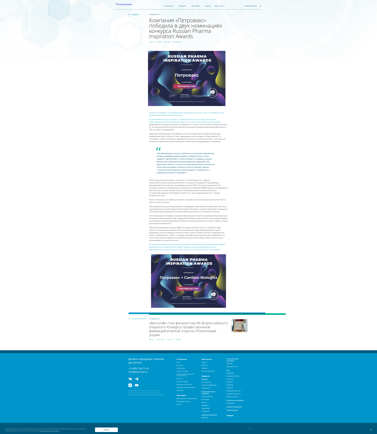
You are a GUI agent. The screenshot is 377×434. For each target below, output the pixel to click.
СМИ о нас (205, 365)
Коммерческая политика (184, 384)
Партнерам (195, 6)
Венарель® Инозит (232, 396)
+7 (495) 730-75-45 (138, 368)
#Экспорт (167, 42)
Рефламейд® (206, 408)
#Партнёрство (177, 42)
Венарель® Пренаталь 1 (233, 391)
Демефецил (205, 405)
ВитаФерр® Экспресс (232, 376)
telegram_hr (143, 379)
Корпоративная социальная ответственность (185, 374)
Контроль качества (182, 371)
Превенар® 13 (206, 388)
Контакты (179, 378)
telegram (136, 379)
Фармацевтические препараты (208, 393)
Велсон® (204, 402)
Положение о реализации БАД (186, 387)
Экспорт (179, 404)
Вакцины (205, 379)
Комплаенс (180, 390)
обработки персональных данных (50, 431)
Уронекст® (229, 379)
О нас (178, 362)
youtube (136, 385)
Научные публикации (234, 407)
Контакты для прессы (208, 371)
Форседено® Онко (232, 366)
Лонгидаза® (205, 399)
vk (130, 379)
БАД (227, 370)
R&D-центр (180, 365)
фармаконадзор (251, 6)
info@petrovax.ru (138, 371)
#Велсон (151, 339)
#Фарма (151, 42)
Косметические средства (235, 400)
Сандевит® (229, 385)
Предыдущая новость (139, 319)
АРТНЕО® (229, 382)
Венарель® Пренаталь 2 (233, 393)
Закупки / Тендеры (182, 381)
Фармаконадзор (232, 410)
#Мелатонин (161, 339)
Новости (135, 14)
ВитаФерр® (230, 373)
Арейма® (229, 363)
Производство (181, 368)
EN (260, 6)
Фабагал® (205, 417)
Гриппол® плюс (206, 382)
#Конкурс (170, 339)
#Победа (159, 42)
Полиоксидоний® (207, 396)
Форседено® (205, 411)
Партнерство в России (183, 401)
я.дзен (130, 385)
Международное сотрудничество (187, 398)
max (151, 379)
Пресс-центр (219, 6)
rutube (143, 385)
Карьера (208, 6)
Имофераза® (230, 403)
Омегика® (229, 388)
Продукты (182, 6)
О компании (168, 6)
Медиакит (205, 368)
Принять (106, 430)
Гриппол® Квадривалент (209, 385)
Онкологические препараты (232, 360)
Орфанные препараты (209, 415)
